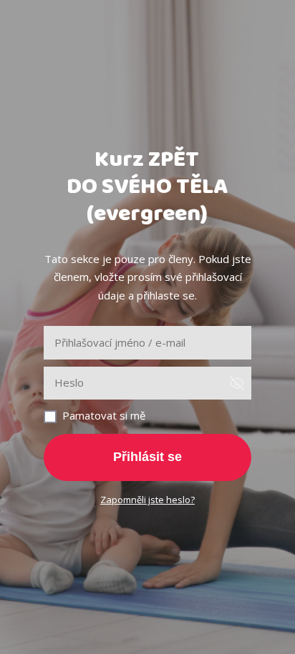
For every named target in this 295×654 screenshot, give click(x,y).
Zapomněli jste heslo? (147, 499)
